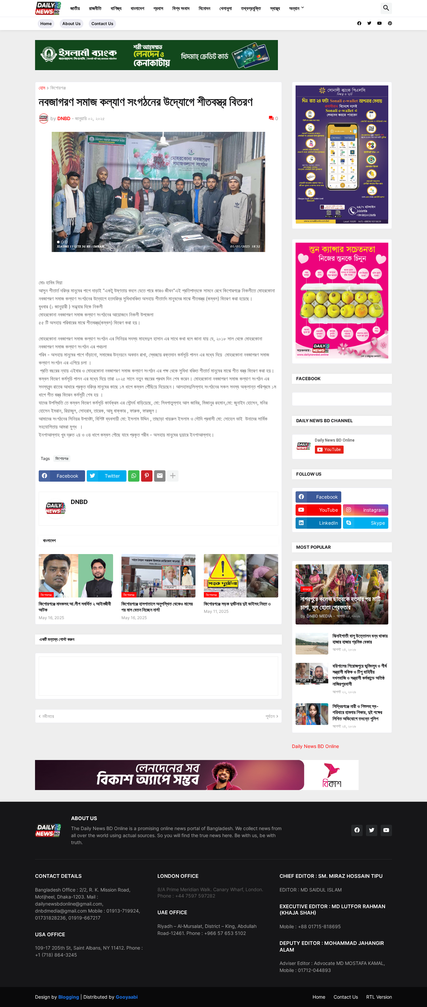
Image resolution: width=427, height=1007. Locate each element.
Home (46, 23)
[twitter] (369, 23)
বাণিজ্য (116, 8)
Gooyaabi (127, 997)
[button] (386, 8)
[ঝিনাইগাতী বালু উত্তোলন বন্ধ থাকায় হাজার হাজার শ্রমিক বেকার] (312, 644)
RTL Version (379, 997)
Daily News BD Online (315, 746)
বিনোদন (204, 8)
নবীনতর (48, 716)
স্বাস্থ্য (275, 8)
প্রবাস (158, 8)
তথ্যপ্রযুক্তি (251, 8)
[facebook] (359, 23)
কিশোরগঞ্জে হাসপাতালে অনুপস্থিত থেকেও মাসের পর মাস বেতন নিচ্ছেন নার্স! (157, 606)
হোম (42, 87)
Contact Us (102, 23)
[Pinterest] (146, 476)
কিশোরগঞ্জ (58, 87)
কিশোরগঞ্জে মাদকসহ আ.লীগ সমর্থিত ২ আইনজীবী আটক (75, 606)
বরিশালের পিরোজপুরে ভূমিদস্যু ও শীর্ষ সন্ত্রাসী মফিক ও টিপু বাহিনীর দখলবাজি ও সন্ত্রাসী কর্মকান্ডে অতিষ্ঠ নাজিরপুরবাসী (360, 675)
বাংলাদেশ (137, 8)
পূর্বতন (270, 716)
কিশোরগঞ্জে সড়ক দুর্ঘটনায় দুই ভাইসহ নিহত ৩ (237, 603)
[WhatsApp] (133, 476)
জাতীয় (75, 8)
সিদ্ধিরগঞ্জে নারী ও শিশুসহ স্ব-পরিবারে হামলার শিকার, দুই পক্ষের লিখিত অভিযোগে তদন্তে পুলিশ (357, 712)
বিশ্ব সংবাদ (180, 8)
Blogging (68, 997)
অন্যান (294, 8)
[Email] (159, 476)
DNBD (79, 501)
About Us (71, 23)
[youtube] (379, 23)
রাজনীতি (95, 8)
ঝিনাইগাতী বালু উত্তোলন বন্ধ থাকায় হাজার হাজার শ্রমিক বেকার (360, 639)
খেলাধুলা (226, 8)
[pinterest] (390, 23)
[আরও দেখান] (172, 476)
